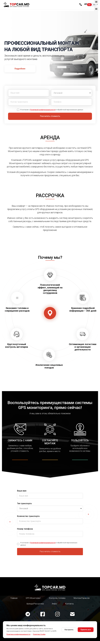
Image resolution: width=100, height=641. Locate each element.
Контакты (69, 604)
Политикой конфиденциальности (42, 110)
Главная (13, 598)
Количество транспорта (28, 516)
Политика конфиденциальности (18, 634)
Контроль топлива (57, 598)
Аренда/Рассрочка (35, 604)
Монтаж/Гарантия (82, 598)
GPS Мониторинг (33, 598)
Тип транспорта (24, 503)
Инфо (54, 604)
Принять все (85, 630)
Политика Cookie (39, 634)
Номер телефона (25, 529)
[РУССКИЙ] (89, 4)
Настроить (69, 630)
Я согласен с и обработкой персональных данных (51, 110)
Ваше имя (21, 491)
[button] (96, 8)
